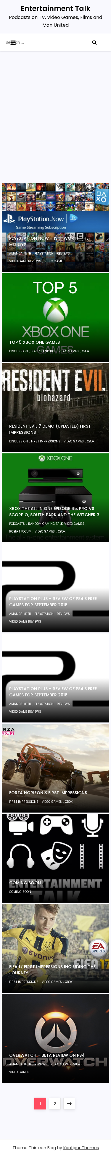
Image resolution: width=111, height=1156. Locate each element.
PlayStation (44, 253)
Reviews (63, 253)
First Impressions (45, 441)
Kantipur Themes (81, 1148)
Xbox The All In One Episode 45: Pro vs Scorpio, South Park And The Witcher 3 (54, 512)
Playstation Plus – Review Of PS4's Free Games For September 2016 (53, 602)
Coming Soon (25, 883)
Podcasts (17, 524)
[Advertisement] (55, 124)
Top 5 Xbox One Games (34, 342)
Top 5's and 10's (43, 351)
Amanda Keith (20, 253)
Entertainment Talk (55, 8)
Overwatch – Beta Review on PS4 (47, 1055)
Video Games (54, 261)
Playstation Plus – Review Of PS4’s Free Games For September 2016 (53, 692)
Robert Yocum (20, 531)
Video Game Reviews (25, 261)
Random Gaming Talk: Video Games (56, 524)
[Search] (94, 42)
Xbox (85, 351)
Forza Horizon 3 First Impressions (48, 793)
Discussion (18, 351)
